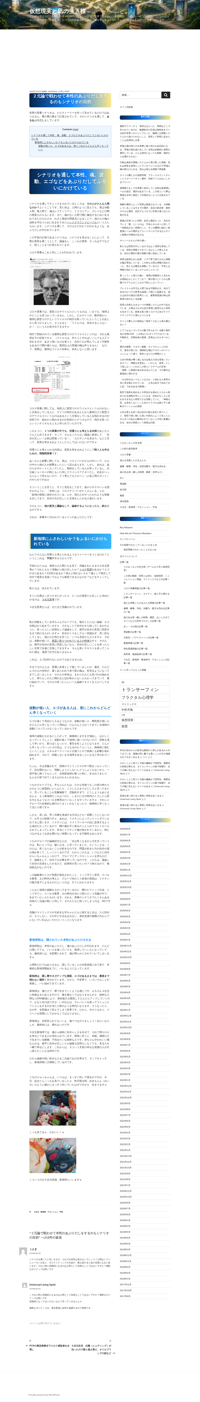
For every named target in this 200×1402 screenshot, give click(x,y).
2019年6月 (125, 1238)
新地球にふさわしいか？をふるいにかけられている (62, 142)
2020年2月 (125, 1226)
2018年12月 (126, 1255)
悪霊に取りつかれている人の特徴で (72, 640)
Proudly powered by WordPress (44, 1395)
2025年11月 (125, 881)
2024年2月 (125, 1004)
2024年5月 (125, 986)
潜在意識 (124, 501)
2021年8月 (125, 1179)
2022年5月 (125, 1127)
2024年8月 (125, 969)
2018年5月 (125, 1273)
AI (123, 682)
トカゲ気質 (85, 569)
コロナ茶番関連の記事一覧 (137, 588)
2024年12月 (126, 945)
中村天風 (127, 709)
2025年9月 (125, 893)
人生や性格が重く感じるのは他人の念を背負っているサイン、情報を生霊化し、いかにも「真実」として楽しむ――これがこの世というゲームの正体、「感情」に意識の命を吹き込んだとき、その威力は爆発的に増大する (145, 366)
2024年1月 (125, 1010)
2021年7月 (125, 1185)
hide (76, 129)
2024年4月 (125, 992)
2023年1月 (125, 1080)
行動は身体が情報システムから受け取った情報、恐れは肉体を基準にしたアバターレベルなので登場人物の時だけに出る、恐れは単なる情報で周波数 (145, 166)
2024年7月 (125, 975)
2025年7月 (125, 905)
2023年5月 (125, 1056)
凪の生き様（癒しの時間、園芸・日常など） (142, 472)
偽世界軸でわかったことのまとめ (140, 549)
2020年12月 (126, 1191)
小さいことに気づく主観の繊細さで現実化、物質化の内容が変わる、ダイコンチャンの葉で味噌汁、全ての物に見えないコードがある (145, 766)
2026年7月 (125, 834)
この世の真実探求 (128, 448)
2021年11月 (125, 1162)
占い (122, 478)
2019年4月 (125, 1249)
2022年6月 (125, 1121)
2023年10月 (126, 1027)
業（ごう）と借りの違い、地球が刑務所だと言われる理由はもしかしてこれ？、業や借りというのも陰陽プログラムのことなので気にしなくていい (145, 279)
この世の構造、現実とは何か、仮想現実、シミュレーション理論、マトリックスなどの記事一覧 (147, 579)
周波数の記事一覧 (132, 632)
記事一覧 (125, 562)
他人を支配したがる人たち (133, 460)
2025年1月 (125, 940)
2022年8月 (125, 1109)
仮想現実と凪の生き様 (57, 11)
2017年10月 (126, 1290)
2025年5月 (125, 916)
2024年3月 (125, 998)
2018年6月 (125, 1267)
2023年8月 (125, 1039)
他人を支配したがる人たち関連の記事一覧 (144, 603)
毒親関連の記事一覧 (133, 643)
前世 (125, 726)
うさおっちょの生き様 (131, 443)
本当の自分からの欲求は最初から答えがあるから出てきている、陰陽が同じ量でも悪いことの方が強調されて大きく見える (145, 754)
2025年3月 (125, 928)
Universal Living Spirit (59, 91)
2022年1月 (125, 1150)
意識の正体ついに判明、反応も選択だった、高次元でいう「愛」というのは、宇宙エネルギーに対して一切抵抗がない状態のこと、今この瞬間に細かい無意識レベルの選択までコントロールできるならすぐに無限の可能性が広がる (145, 227)
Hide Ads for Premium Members (135, 533)
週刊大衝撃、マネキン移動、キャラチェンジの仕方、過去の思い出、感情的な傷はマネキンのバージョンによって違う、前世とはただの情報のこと (145, 350)
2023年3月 (125, 1068)
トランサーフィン (140, 689)
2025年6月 (125, 910)
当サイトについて (128, 556)
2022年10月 (126, 1097)
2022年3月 (125, 1138)
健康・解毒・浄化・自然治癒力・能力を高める (143, 466)
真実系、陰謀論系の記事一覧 (138, 654)
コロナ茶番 (125, 454)
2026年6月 (125, 840)
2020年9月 (125, 1203)
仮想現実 (127, 720)
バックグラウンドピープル (82, 222)
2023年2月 (125, 1074)
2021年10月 (126, 1167)
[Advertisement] (100, 53)
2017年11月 (125, 1284)
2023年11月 (125, 1021)
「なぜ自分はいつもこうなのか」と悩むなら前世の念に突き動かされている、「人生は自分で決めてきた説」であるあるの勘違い (145, 383)
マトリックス (129, 704)
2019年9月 (125, 1232)
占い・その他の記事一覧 (136, 626)
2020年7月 (125, 1208)
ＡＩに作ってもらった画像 (133, 670)
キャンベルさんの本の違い (133, 240)
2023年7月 (125, 1045)
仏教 (123, 715)
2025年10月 (126, 887)
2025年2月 (125, 934)
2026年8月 (125, 829)
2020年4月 (125, 1220)
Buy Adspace (126, 527)
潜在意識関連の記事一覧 (136, 648)
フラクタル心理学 (138, 697)
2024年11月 (125, 951)
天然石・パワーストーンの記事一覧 (141, 637)
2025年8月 (125, 899)
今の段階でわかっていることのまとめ (138, 545)
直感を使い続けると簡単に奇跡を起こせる (140, 795)
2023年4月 (125, 1062)
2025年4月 (125, 922)
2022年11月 (125, 1091)
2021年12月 (126, 1156)
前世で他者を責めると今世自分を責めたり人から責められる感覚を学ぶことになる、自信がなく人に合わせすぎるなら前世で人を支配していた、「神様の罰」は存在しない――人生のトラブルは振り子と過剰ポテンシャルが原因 (145, 399)
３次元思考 (48, 599)
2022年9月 (125, 1103)
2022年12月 (126, 1086)
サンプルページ (127, 539)
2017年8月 (125, 1296)
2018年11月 (125, 1261)
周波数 (123, 484)
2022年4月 (125, 1132)
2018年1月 (125, 1278)
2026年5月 (125, 846)
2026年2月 (125, 864)
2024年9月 (125, 963)
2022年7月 (125, 1115)
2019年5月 (125, 1243)
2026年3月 (125, 858)
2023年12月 (126, 1015)
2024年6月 (125, 980)
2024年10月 (126, 957)
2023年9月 (125, 1033)
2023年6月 (125, 1051)
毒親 (122, 495)
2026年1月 (125, 870)
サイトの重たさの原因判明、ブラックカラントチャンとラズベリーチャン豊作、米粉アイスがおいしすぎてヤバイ (145, 178)
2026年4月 (125, 852)
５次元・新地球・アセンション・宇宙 (48, 1212)
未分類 (123, 489)
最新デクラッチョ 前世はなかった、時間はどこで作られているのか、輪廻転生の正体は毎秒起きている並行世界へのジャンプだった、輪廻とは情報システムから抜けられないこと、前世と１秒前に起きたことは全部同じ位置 (145, 133)
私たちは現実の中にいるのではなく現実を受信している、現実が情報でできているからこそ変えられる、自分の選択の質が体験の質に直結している (145, 250)
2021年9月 (125, 1173)
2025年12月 (126, 875)
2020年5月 (125, 1214)
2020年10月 (126, 1197)
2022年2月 (125, 1144)
